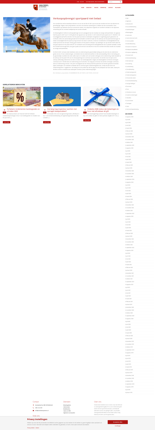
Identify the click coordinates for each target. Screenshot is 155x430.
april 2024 (128, 193)
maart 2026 (129, 128)
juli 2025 (128, 151)
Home (82, 7)
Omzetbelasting (130, 69)
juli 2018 (128, 389)
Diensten (88, 7)
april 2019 (128, 364)
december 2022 (130, 239)
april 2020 (128, 330)
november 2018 (130, 378)
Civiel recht (129, 35)
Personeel (128, 86)
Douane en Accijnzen (131, 46)
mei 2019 (128, 361)
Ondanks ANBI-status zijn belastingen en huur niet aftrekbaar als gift (103, 110)
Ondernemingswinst (131, 75)
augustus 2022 (129, 250)
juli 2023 (128, 219)
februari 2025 (129, 165)
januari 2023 (129, 236)
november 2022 (130, 242)
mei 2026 (128, 125)
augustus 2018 (129, 387)
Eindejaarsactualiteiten (132, 49)
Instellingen (118, 425)
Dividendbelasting (130, 43)
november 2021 (130, 276)
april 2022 (128, 261)
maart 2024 (129, 196)
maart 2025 (129, 162)
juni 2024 (128, 188)
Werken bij (103, 7)
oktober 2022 (129, 244)
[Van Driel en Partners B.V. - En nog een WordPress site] (41, 7)
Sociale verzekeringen (131, 95)
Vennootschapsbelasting (132, 109)
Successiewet (129, 100)
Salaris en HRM (67, 411)
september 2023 (130, 213)
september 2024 (130, 179)
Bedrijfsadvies (66, 409)
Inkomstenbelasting (131, 58)
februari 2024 (129, 199)
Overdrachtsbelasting (131, 80)
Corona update (130, 41)
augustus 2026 (129, 116)
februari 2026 (129, 131)
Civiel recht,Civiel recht (131, 38)
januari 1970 (129, 392)
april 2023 (128, 227)
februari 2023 (129, 233)
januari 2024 (129, 202)
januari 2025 (129, 168)
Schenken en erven (131, 92)
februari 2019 (129, 369)
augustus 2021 (129, 284)
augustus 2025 (129, 148)
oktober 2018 (129, 381)
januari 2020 (129, 338)
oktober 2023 (129, 210)
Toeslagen (128, 103)
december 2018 (130, 375)
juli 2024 (128, 185)
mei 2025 (128, 156)
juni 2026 (128, 122)
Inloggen (117, 7)
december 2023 (130, 205)
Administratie (66, 407)
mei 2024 (128, 190)
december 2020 (130, 307)
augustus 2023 (129, 216)
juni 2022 (128, 256)
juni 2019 (128, 358)
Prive (127, 89)
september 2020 (130, 315)
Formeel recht (129, 55)
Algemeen (128, 21)
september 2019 (130, 350)
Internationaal (129, 61)
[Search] (120, 1)
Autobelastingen (130, 29)
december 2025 (130, 136)
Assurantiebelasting (131, 26)
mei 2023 (128, 224)
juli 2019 (128, 355)
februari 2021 (129, 301)
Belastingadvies (67, 405)
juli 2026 (128, 119)
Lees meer (6, 122)
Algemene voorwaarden (69, 413)
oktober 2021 (129, 279)
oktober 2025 (129, 142)
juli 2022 (128, 253)
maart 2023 (129, 230)
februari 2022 (129, 267)
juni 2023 (128, 222)
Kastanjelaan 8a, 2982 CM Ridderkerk (95, 1)
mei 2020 (128, 327)
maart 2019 (129, 367)
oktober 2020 (129, 313)
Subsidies (128, 97)
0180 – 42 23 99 (80, 1)
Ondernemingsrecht (131, 72)
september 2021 (130, 281)
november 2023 (130, 207)
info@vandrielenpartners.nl (42, 410)
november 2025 (130, 139)
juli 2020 (128, 321)
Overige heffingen (130, 83)
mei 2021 (128, 293)
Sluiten (37, 427)
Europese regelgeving (131, 52)
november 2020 (130, 310)
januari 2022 (129, 270)
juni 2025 (128, 153)
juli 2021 (128, 287)
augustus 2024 (129, 182)
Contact (110, 7)
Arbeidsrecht (129, 24)
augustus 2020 (129, 318)
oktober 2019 (129, 347)
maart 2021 (129, 298)
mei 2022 (128, 259)
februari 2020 (129, 335)
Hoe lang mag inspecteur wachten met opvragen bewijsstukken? (62, 110)
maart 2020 (129, 333)
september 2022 (130, 247)
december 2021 (130, 273)
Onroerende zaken (131, 78)
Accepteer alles (117, 422)
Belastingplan (129, 32)
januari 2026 (129, 134)
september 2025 (130, 145)
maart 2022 (129, 264)
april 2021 (128, 296)
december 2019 (130, 341)
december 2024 (130, 170)
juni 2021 (128, 290)
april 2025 (128, 159)
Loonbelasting (129, 66)
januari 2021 (129, 304)
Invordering (129, 63)
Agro (127, 18)
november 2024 (130, 173)
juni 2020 (128, 324)
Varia (127, 106)
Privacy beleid (30, 427)
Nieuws (96, 7)
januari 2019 (129, 372)
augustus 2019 (129, 352)
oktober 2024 (129, 176)
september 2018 (130, 384)
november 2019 (130, 344)
